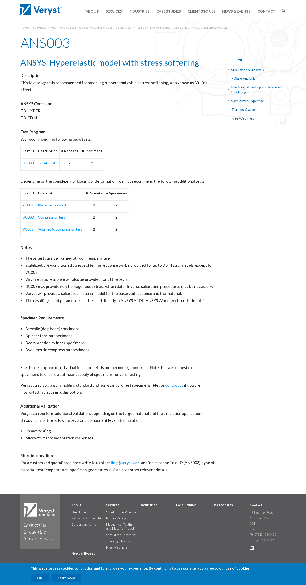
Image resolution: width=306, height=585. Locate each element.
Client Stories (201, 11)
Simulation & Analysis (247, 70)
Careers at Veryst (84, 524)
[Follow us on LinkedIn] (252, 548)
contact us (174, 385)
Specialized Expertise (247, 101)
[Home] (41, 9)
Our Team (78, 512)
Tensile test (46, 163)
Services (114, 11)
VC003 (27, 229)
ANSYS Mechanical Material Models (201, 27)
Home (24, 27)
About (92, 11)
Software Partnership (87, 518)
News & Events (236, 11)
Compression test (51, 217)
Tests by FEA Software (152, 27)
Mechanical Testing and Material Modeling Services (91, 27)
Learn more (66, 578)
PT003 (27, 205)
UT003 (28, 163)
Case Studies (168, 11)
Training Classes (243, 109)
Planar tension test (52, 205)
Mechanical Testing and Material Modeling (256, 89)
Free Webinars (242, 118)
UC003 (28, 217)
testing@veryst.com (122, 462)
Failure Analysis (243, 78)
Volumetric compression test (60, 229)
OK (39, 578)
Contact (266, 11)
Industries (139, 11)
